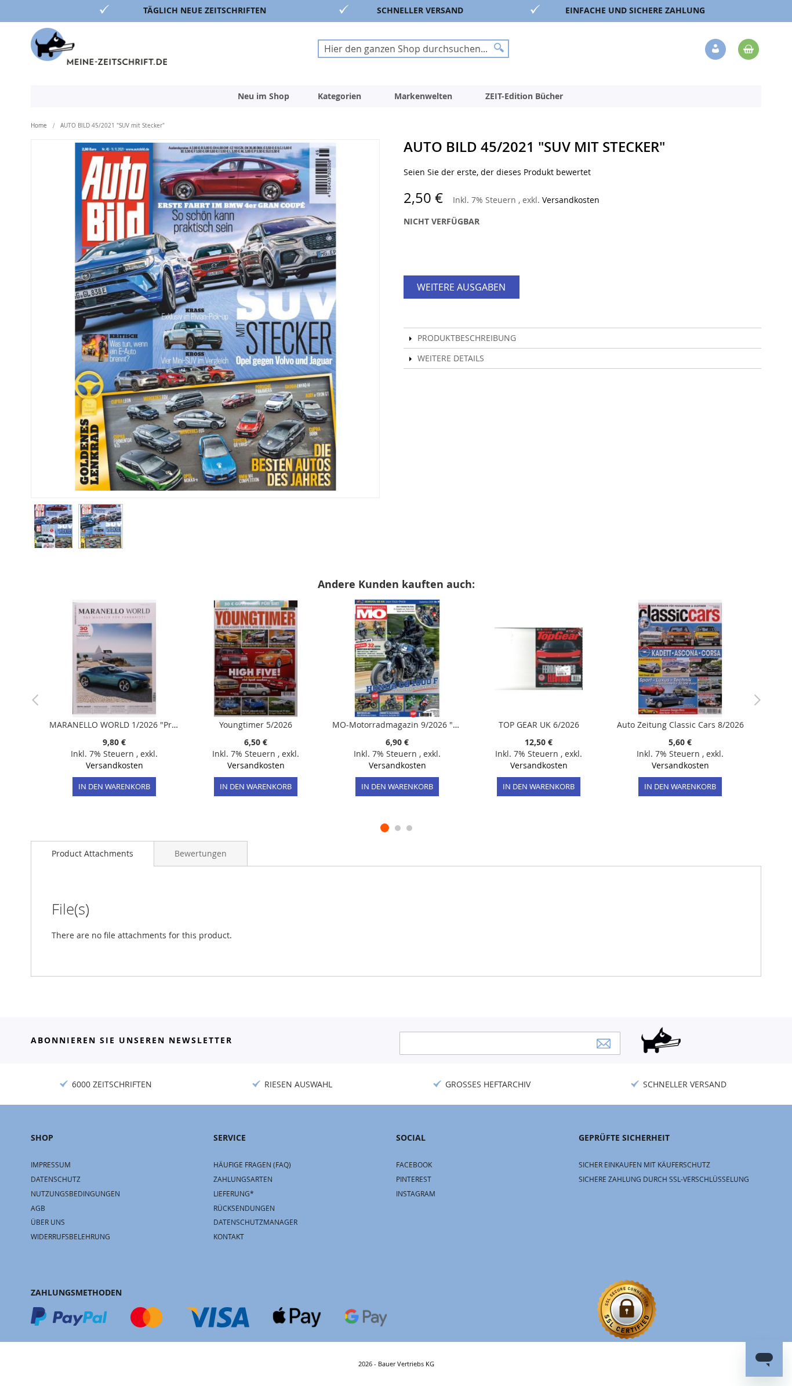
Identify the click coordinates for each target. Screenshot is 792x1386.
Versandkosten (571, 199)
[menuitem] (263, 96)
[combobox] (413, 48)
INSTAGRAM (415, 1193)
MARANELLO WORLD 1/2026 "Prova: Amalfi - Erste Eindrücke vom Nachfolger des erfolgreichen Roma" (114, 724)
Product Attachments (92, 853)
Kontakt (228, 1236)
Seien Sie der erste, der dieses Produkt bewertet (497, 171)
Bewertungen (201, 853)
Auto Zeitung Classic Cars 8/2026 (680, 724)
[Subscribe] (604, 1043)
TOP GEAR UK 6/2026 (539, 724)
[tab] (92, 853)
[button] (716, 49)
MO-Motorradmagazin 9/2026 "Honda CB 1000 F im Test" (397, 724)
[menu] (396, 96)
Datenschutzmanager (255, 1222)
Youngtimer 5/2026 (255, 724)
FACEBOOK (414, 1164)
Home (39, 125)
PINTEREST (413, 1179)
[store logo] (99, 46)
